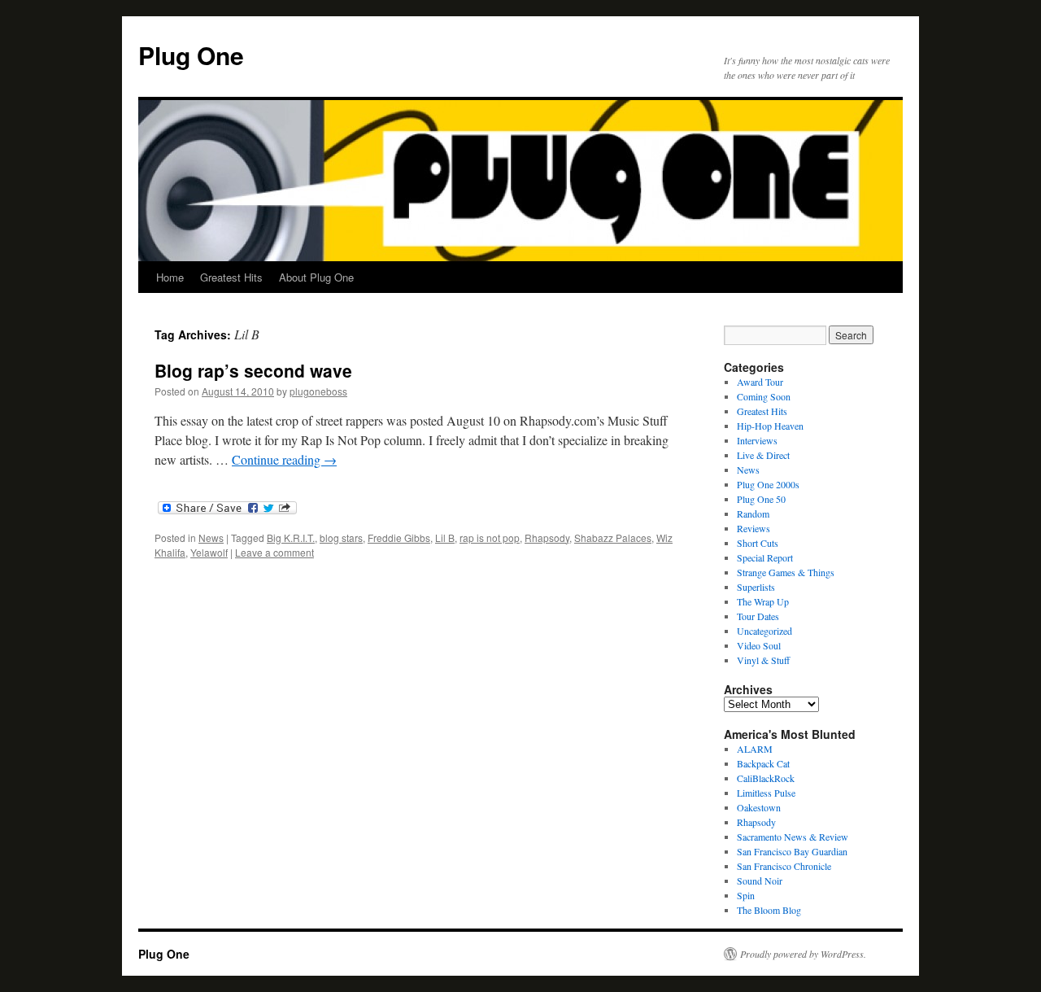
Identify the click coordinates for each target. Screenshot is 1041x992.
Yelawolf (209, 552)
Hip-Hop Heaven (770, 425)
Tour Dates (758, 616)
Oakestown (759, 807)
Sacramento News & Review (792, 836)
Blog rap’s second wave (253, 370)
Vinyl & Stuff (763, 659)
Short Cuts (757, 542)
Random (753, 513)
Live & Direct (763, 454)
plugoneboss (318, 391)
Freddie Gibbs (399, 537)
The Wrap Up (763, 601)
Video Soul (759, 645)
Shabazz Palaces (612, 537)
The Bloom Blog (769, 909)
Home (170, 277)
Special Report (765, 557)
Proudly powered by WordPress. (803, 953)
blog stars (341, 537)
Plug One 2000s (768, 484)
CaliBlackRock (766, 777)
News (211, 537)
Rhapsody (547, 537)
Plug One (191, 54)
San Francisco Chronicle (784, 865)
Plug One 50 (761, 498)
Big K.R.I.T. (291, 537)
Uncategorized (764, 630)
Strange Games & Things (785, 572)
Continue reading (284, 459)
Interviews (757, 440)
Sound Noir (759, 880)
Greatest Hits (231, 277)
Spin (746, 895)
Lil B (445, 537)
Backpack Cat (763, 763)
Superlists (756, 586)
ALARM (755, 748)
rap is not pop (490, 537)
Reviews (753, 528)
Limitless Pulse (766, 792)
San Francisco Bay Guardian (792, 851)
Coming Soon (764, 396)
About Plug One (316, 277)
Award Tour (760, 381)
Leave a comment (274, 552)
